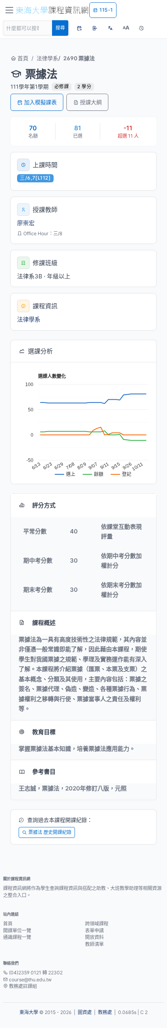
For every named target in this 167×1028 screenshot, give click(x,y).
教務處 (105, 1012)
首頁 (22, 58)
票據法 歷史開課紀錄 (49, 832)
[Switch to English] (110, 28)
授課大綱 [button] (91, 102)
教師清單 (94, 944)
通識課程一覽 (17, 937)
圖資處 (85, 1012)
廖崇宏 (26, 223)
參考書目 (44, 771)
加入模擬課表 (40, 102)
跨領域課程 (96, 924)
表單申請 (94, 931)
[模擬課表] (79, 28)
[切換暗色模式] (141, 28)
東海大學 (28, 1012)
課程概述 (44, 622)
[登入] (95, 28)
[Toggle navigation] (9, 10)
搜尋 (60, 28)
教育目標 (44, 732)
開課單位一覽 (17, 931)
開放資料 (94, 937)
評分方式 (44, 505)
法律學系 (47, 58)
